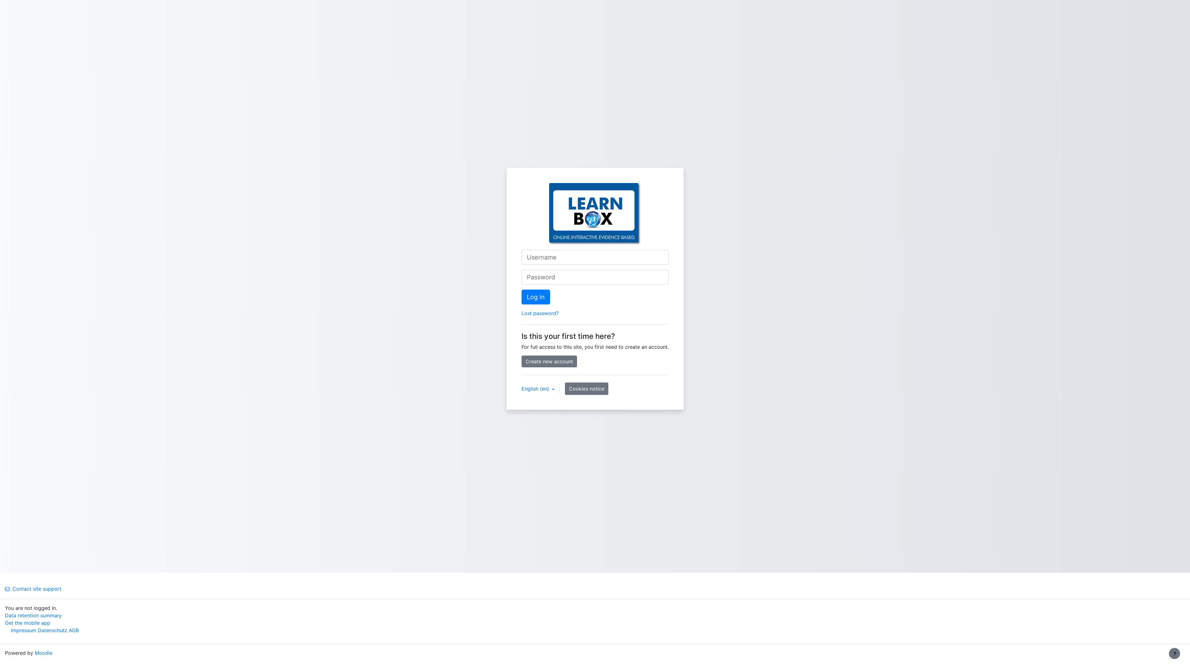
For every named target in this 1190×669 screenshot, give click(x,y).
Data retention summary (33, 615)
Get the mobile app (27, 623)
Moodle (43, 653)
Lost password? (540, 313)
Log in (536, 297)
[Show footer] (1174, 653)
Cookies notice (586, 389)
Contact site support (36, 589)
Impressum (23, 630)
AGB (74, 630)
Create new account (549, 361)
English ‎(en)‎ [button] (536, 389)
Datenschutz (52, 630)
